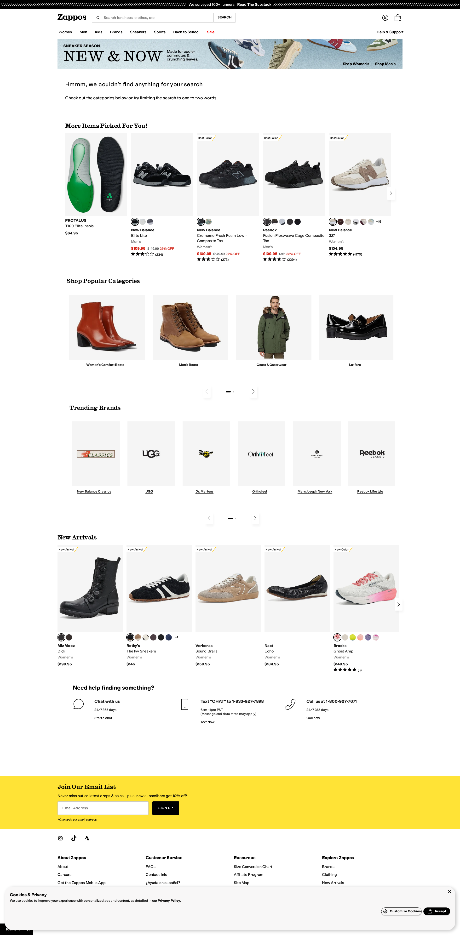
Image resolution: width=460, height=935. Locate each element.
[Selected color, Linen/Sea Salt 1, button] (333, 222)
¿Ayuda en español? (163, 882)
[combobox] (152, 18)
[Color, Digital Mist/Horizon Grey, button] (356, 222)
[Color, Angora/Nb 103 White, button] (371, 222)
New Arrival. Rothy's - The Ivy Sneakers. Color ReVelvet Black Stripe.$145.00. (159, 606)
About (63, 866)
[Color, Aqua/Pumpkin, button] (208, 222)
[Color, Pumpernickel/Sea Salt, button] (340, 222)
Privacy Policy (169, 901)
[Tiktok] (74, 838)
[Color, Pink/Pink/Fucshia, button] (376, 637)
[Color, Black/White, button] (297, 222)
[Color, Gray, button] (282, 222)
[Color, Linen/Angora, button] (348, 222)
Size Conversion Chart (253, 866)
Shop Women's (356, 64)
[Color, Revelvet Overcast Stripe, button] (168, 637)
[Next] (391, 193)
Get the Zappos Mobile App (82, 882)
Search (225, 17)
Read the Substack (254, 4)
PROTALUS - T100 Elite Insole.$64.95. (96, 184)
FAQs (150, 866)
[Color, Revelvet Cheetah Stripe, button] (146, 637)
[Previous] (207, 391)
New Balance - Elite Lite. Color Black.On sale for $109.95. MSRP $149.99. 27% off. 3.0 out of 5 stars (162, 195)
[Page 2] (233, 391)
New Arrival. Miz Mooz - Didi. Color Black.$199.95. (90, 606)
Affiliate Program (248, 874)
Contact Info (156, 874)
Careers (64, 874)
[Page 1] (228, 391)
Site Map (241, 882)
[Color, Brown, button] (274, 222)
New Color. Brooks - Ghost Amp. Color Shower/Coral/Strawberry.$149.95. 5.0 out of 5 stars (366, 609)
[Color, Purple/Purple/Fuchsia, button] (368, 637)
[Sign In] (385, 18)
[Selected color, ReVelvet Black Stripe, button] (130, 637)
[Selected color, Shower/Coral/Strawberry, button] (337, 637)
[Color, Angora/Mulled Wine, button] (363, 222)
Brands (328, 866)
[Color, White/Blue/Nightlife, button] (352, 637)
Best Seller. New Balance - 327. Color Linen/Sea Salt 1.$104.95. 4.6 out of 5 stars (360, 195)
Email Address (75, 808)
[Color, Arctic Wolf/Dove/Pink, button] (345, 637)
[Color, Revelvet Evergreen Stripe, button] (161, 637)
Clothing (329, 874)
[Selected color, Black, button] (135, 222)
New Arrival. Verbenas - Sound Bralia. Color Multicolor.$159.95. (228, 606)
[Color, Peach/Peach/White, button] (360, 637)
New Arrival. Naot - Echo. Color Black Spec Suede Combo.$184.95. (297, 606)
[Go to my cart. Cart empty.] (397, 18)
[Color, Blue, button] (142, 222)
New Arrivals (333, 882)
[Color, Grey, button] (150, 222)
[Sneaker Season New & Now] (230, 54)
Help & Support (390, 32)
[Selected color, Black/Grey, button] (201, 222)
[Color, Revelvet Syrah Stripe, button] (153, 637)
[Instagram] (60, 838)
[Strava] (87, 838)
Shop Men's (385, 64)
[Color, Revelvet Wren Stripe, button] (138, 637)
